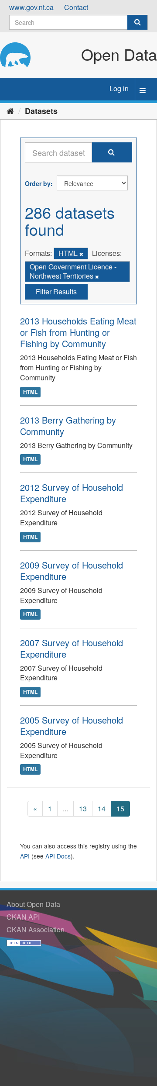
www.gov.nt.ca (31, 7)
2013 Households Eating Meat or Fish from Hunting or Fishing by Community (78, 332)
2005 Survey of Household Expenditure (71, 726)
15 (120, 808)
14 (102, 808)
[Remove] (81, 253)
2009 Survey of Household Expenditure (71, 571)
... (65, 808)
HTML (30, 392)
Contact (76, 7)
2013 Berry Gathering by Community (68, 426)
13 (83, 808)
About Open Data (33, 904)
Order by (38, 183)
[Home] (10, 110)
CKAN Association (36, 929)
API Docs (58, 856)
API (25, 856)
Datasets (41, 111)
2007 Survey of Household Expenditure (71, 648)
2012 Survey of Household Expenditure (71, 493)
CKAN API (23, 917)
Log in (119, 88)
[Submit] (137, 22)
